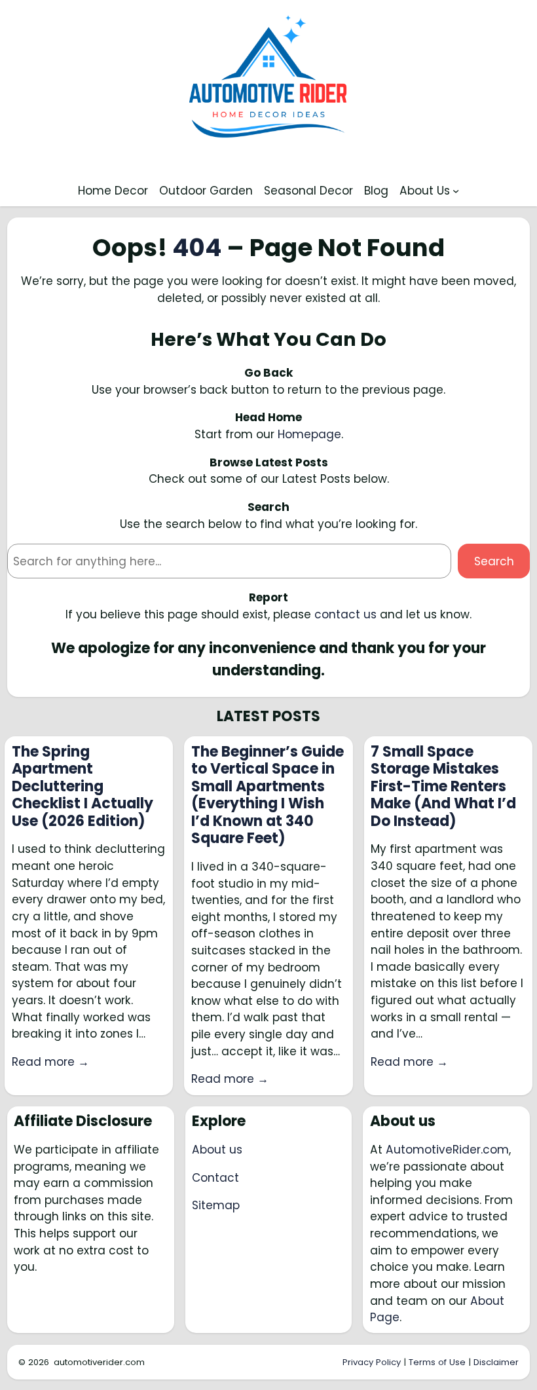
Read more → (50, 1062)
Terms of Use (437, 1362)
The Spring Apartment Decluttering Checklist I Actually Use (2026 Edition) (82, 786)
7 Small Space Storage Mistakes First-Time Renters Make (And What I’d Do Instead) (443, 786)
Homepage (309, 434)
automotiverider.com (99, 1362)
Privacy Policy (372, 1362)
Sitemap (216, 1205)
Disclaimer (496, 1362)
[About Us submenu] (456, 190)
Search (494, 561)
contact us (345, 614)
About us (217, 1149)
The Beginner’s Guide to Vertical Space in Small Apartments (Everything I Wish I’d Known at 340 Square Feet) (267, 795)
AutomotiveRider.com (447, 1149)
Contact (215, 1178)
